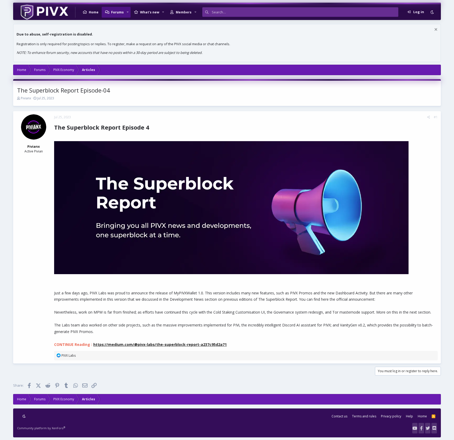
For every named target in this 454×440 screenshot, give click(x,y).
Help (409, 416)
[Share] (428, 117)
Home (94, 12)
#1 (436, 117)
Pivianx (26, 98)
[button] (128, 12)
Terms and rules (364, 416)
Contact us (339, 416)
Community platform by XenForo (41, 428)
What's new (149, 12)
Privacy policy (391, 416)
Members (184, 12)
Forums (117, 12)
